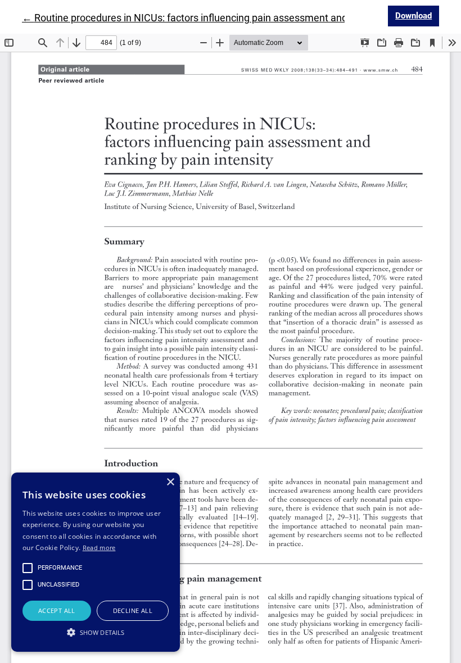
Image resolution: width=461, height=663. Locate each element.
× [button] (170, 482)
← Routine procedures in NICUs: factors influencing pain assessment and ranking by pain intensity (240, 18)
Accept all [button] (56, 610)
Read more (99, 547)
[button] (95, 632)
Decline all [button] (132, 610)
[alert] (95, 562)
